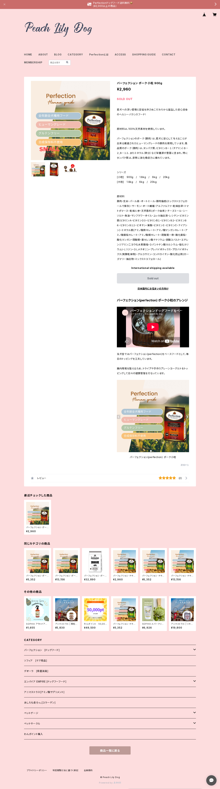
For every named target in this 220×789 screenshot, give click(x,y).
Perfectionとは (99, 54)
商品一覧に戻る (110, 750)
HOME (28, 54)
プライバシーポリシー (37, 770)
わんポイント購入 (33, 734)
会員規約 (88, 770)
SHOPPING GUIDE (144, 54)
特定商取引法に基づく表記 (65, 770)
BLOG (58, 54)
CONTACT (168, 54)
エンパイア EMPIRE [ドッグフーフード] (45, 681)
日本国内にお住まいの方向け (153, 288)
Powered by (106, 782)
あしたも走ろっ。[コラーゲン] (40, 702)
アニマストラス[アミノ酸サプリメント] (44, 692)
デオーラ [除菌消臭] (36, 671)
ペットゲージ (31, 713)
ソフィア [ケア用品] (35, 660)
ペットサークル (32, 723)
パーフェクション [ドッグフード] (42, 650)
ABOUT (43, 54)
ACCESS (120, 54)
